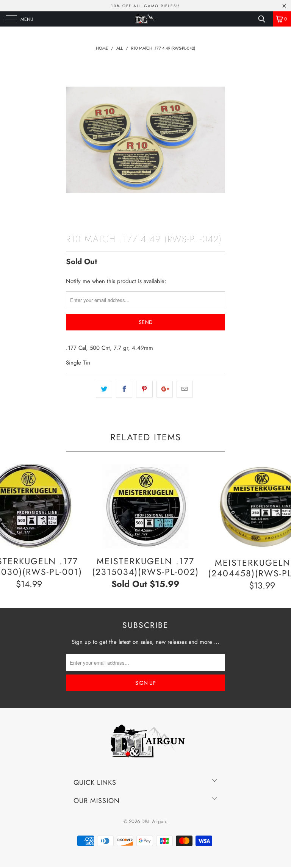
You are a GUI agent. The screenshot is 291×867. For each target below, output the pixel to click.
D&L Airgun (153, 821)
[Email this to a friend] (185, 389)
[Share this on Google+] (164, 389)
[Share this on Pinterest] (144, 389)
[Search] (264, 19)
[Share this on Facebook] (124, 389)
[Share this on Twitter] (104, 389)
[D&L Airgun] (145, 19)
